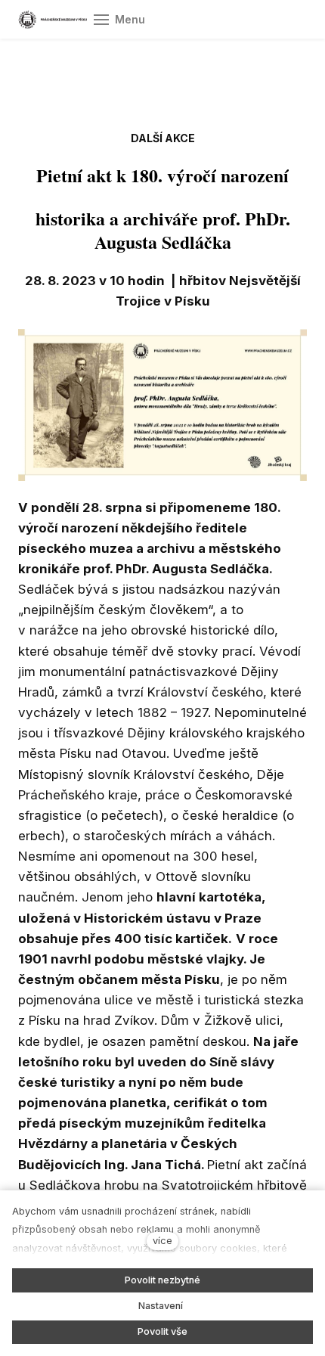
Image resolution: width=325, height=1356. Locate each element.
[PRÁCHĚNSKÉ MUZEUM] (52, 20)
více (162, 1240)
